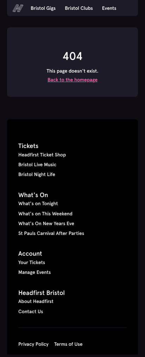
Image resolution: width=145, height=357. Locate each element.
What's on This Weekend (45, 213)
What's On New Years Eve (46, 223)
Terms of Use (68, 344)
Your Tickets (31, 262)
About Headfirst (35, 301)
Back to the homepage (72, 79)
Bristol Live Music (37, 164)
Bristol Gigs (43, 8)
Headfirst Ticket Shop (42, 154)
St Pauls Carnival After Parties (51, 233)
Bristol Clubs (79, 8)
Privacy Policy (33, 344)
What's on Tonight (38, 203)
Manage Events (34, 272)
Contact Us (30, 311)
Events (109, 8)
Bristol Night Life (36, 174)
